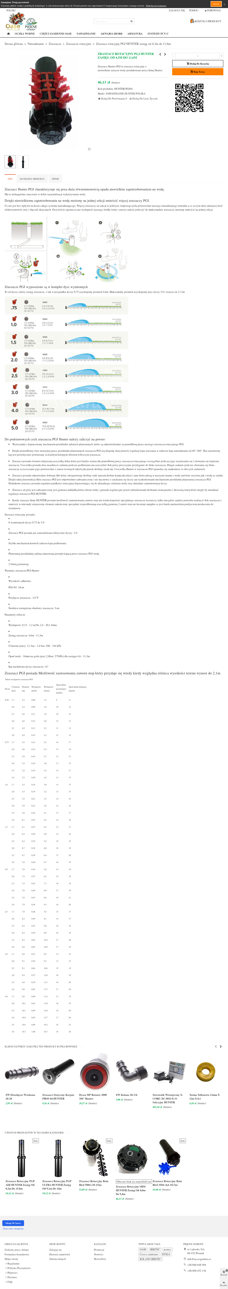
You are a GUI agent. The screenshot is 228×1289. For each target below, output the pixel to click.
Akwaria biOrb (111, 34)
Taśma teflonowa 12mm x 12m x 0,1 (204, 1096)
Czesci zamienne (149, 1254)
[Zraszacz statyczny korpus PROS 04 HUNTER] (58, 1072)
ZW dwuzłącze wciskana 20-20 (20, 1096)
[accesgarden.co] (22, 21)
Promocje (99, 1249)
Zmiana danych (57, 1259)
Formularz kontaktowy (17, 1254)
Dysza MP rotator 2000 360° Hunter (93, 1096)
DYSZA (166, 1254)
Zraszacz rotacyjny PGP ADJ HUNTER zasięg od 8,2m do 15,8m (20, 1184)
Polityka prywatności (156, 5)
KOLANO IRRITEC (150, 1259)
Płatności (12, 1272)
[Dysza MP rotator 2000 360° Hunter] (95, 1072)
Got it (216, 3)
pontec (167, 1249)
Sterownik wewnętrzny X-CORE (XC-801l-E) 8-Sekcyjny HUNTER (168, 1098)
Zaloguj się (55, 1249)
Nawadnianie (86, 34)
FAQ (9, 1282)
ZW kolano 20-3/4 (126, 1095)
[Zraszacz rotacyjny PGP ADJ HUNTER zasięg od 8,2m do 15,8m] (165, 54)
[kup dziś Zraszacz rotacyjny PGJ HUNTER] (89, 149)
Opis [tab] (10, 178)
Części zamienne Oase (56, 34)
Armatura (135, 34)
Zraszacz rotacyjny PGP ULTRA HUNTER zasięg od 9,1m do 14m (57, 1184)
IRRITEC (155, 1249)
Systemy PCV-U (158, 34)
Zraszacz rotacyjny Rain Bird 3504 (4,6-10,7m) (167, 1183)
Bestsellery (100, 1259)
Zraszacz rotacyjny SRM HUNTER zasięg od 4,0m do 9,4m (130, 1190)
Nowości (98, 1254)
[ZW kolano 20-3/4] (132, 1072)
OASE (143, 1249)
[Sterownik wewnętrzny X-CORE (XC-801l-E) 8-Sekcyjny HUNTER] (169, 1072)
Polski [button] (11, 10)
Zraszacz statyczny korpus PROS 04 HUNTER (58, 1096)
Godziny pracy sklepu (17, 1249)
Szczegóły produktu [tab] (32, 178)
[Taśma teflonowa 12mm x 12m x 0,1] (205, 1072)
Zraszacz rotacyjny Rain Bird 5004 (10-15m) (93, 1183)
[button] (194, 10)
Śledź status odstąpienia (13, 1228)
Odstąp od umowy (13, 1223)
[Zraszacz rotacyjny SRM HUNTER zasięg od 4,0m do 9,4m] (160, 54)
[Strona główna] (8, 34)
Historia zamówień (59, 1254)
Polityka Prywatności (19, 1268)
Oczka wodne (25, 34)
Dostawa (12, 1277)
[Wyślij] (131, 21)
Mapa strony (11, 1259)
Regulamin (13, 1263)
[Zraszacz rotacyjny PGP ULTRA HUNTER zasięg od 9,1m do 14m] (58, 1158)
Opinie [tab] (55, 178)
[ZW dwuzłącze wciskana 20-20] (22, 1072)
